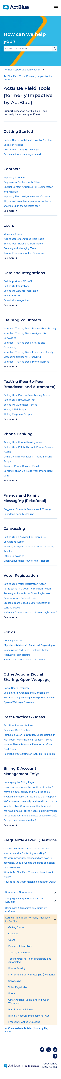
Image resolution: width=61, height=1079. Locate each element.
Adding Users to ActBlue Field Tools (24, 238)
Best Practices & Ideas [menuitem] (20, 1009)
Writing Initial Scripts (15, 409)
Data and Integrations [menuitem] (20, 946)
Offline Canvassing (14, 555)
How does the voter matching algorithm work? (30, 881)
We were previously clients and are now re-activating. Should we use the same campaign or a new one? (29, 862)
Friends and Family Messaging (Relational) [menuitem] (32, 974)
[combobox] (28, 48)
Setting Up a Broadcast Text (19, 399)
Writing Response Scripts (18, 414)
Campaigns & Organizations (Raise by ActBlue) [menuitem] (26, 909)
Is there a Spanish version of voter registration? (30, 612)
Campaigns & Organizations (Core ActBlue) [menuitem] (24, 900)
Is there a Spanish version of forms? (24, 659)
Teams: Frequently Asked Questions (24, 253)
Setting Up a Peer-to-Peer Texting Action (27, 395)
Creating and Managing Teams (21, 248)
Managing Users (13, 234)
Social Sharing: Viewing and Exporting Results (29, 697)
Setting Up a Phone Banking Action (23, 442)
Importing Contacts (15, 177)
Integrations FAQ (13, 295)
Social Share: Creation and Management (26, 692)
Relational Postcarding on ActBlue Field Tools (29, 753)
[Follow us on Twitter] (48, 1049)
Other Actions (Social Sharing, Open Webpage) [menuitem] (28, 1001)
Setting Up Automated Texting (20, 404)
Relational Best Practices (17, 730)
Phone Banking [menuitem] (16, 968)
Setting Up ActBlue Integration (21, 290)
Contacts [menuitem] (13, 933)
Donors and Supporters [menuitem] (18, 892)
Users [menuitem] (11, 939)
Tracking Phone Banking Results (22, 466)
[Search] (54, 48)
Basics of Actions (13, 144)
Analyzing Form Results (17, 654)
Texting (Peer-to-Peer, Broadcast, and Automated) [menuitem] (29, 960)
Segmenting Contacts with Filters (22, 182)
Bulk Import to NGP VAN (18, 281)
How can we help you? (25, 37)
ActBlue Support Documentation (22, 69)
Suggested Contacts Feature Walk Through (28, 509)
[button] (55, 892)
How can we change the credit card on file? (29, 787)
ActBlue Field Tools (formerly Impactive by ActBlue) (28, 78)
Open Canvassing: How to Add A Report (27, 560)
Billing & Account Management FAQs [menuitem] (28, 1015)
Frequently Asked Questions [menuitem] (24, 1021)
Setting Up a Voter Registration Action (25, 583)
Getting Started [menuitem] (16, 927)
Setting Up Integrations (16, 286)
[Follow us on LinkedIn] (55, 1056)
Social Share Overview (16, 688)
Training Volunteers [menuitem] (19, 952)
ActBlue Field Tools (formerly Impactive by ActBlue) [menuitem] (27, 919)
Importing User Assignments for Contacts (27, 196)
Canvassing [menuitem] (14, 980)
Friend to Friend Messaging (19, 514)
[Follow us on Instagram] (55, 1049)
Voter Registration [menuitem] (18, 987)
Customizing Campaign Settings (21, 149)
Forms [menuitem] (11, 993)
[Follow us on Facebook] (42, 1049)
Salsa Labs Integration (16, 300)
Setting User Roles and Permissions (24, 243)
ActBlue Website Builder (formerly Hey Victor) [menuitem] (27, 1030)
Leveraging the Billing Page (19, 782)
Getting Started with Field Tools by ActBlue (28, 140)
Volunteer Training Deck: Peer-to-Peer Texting (30, 328)
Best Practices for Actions (18, 725)
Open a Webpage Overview (19, 702)
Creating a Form (13, 640)
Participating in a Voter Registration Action (27, 588)
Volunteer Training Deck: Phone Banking (26, 361)
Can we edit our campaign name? (22, 154)
